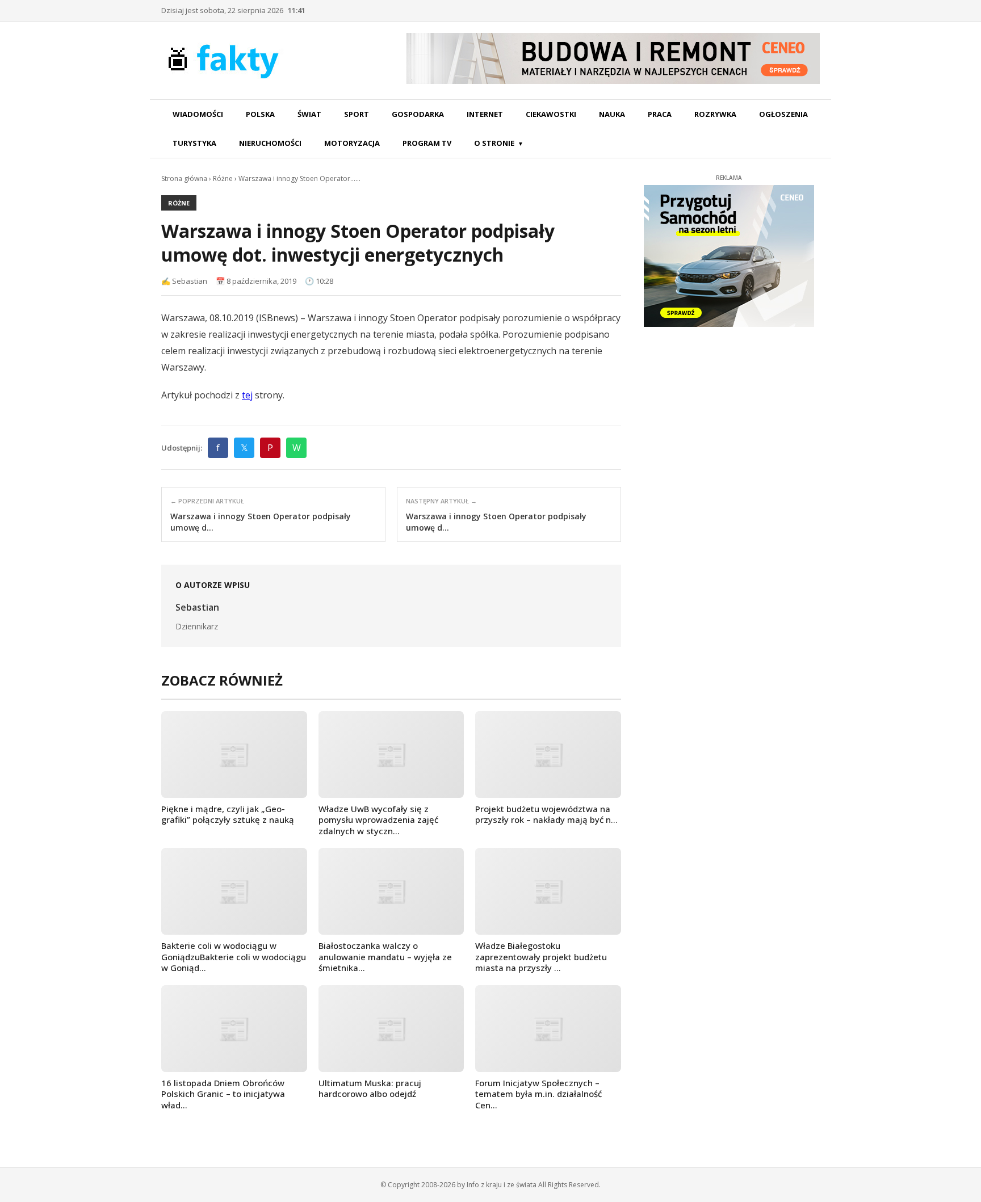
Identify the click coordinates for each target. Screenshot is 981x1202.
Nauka (612, 114)
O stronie (494, 143)
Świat (309, 114)
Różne (223, 178)
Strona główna (184, 178)
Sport (356, 114)
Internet (485, 114)
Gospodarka (418, 114)
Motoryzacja (352, 143)
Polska (260, 114)
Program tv (427, 143)
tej (247, 395)
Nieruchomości (270, 143)
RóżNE (179, 203)
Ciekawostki (551, 114)
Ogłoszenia (783, 114)
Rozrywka (715, 114)
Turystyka (194, 143)
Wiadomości (198, 114)
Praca (660, 114)
